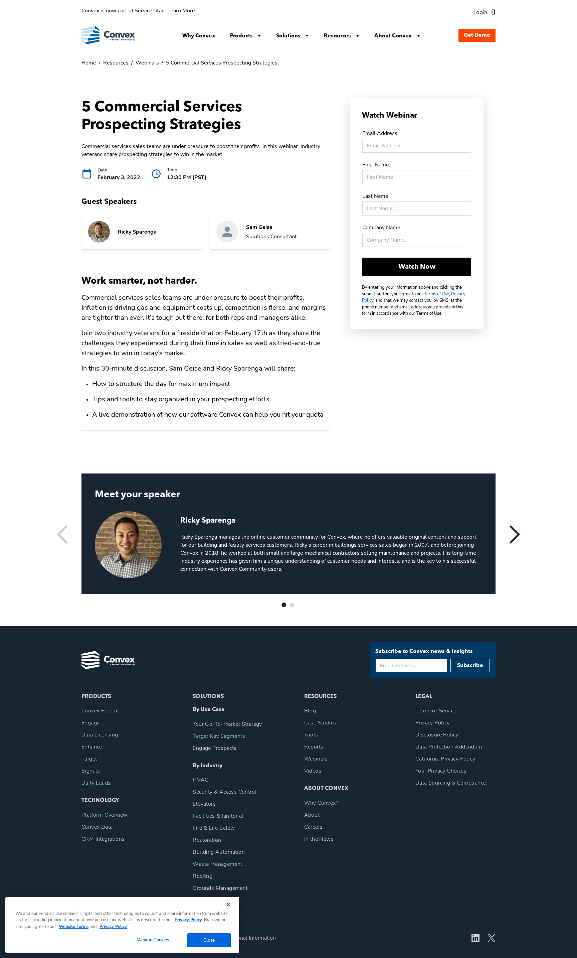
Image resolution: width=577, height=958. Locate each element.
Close (209, 940)
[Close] (228, 904)
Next (514, 534)
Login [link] (480, 12)
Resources (116, 62)
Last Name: (376, 196)
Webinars (147, 62)
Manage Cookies (153, 940)
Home (88, 62)
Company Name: (382, 227)
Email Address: (380, 133)
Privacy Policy (188, 920)
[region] (122, 925)
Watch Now (416, 267)
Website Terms (73, 927)
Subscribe (470, 665)
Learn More (181, 10)
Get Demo (477, 35)
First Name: (376, 164)
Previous (62, 534)
